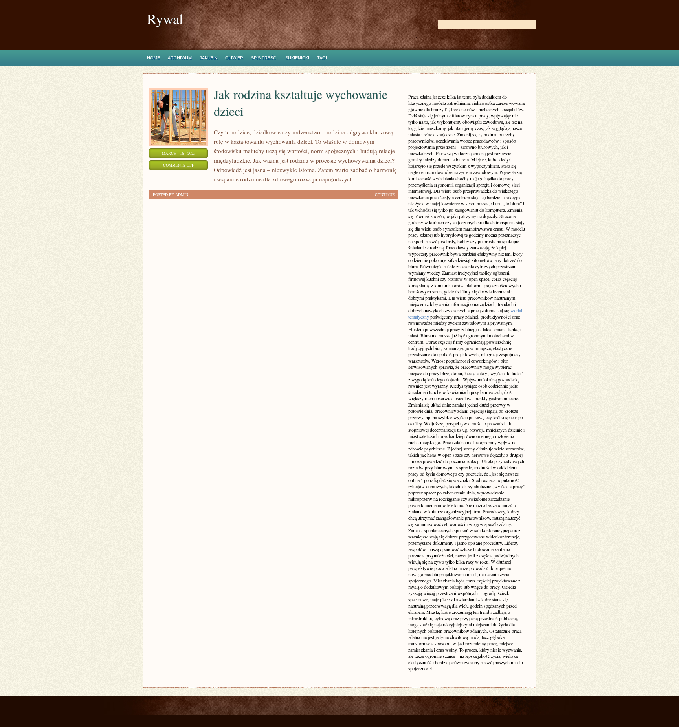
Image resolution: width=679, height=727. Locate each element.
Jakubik (208, 57)
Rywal (165, 18)
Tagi (322, 57)
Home (153, 57)
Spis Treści (264, 57)
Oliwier (234, 57)
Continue (385, 194)
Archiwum (180, 57)
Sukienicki (297, 57)
